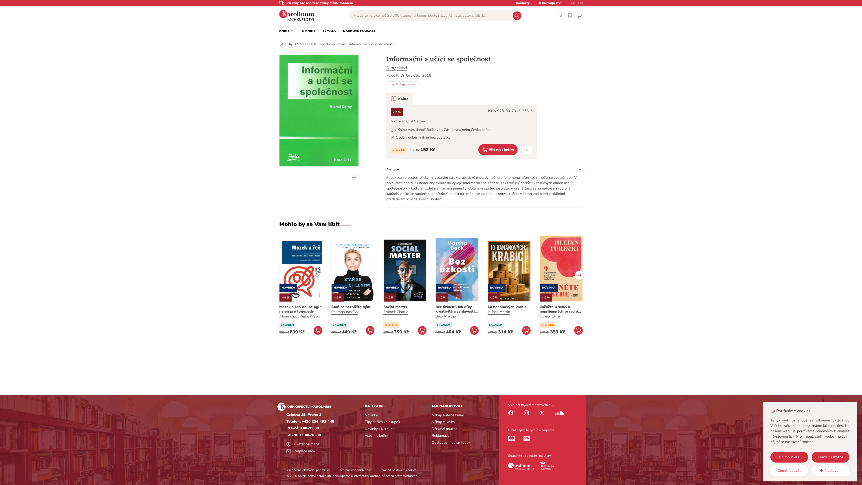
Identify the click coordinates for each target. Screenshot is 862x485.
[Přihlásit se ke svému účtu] (561, 15)
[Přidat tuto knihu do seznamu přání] (528, 149)
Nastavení (833, 470)
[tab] (399, 99)
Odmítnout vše (789, 470)
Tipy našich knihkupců (382, 421)
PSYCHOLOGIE (306, 44)
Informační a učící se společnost (371, 44)
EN (580, 3)
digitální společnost (333, 44)
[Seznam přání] (570, 15)
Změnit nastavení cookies (398, 470)
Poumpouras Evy (344, 311)
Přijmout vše (789, 457)
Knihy (288, 44)
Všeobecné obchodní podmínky (308, 470)
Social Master (395, 307)
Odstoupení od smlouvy (451, 442)
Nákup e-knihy (443, 421)
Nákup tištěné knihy (448, 415)
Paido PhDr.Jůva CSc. (403, 75)
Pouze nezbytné (830, 457)
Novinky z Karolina (379, 428)
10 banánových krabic (507, 307)
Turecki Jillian (550, 316)
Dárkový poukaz (444, 428)
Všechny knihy (376, 435)
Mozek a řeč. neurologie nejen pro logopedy (300, 309)
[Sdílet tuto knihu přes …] (354, 176)
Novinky (371, 415)
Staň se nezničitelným (350, 307)
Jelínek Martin (499, 311)
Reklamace (440, 435)
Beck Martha (445, 316)
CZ (572, 3)
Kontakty (523, 3)
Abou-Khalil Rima (293, 316)
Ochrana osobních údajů (355, 470)
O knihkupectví (550, 3)
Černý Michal (396, 67)
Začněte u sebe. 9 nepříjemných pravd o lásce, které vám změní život (560, 309)
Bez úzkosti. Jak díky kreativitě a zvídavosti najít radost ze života (455, 309)
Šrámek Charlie (395, 311)
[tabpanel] (461, 132)
